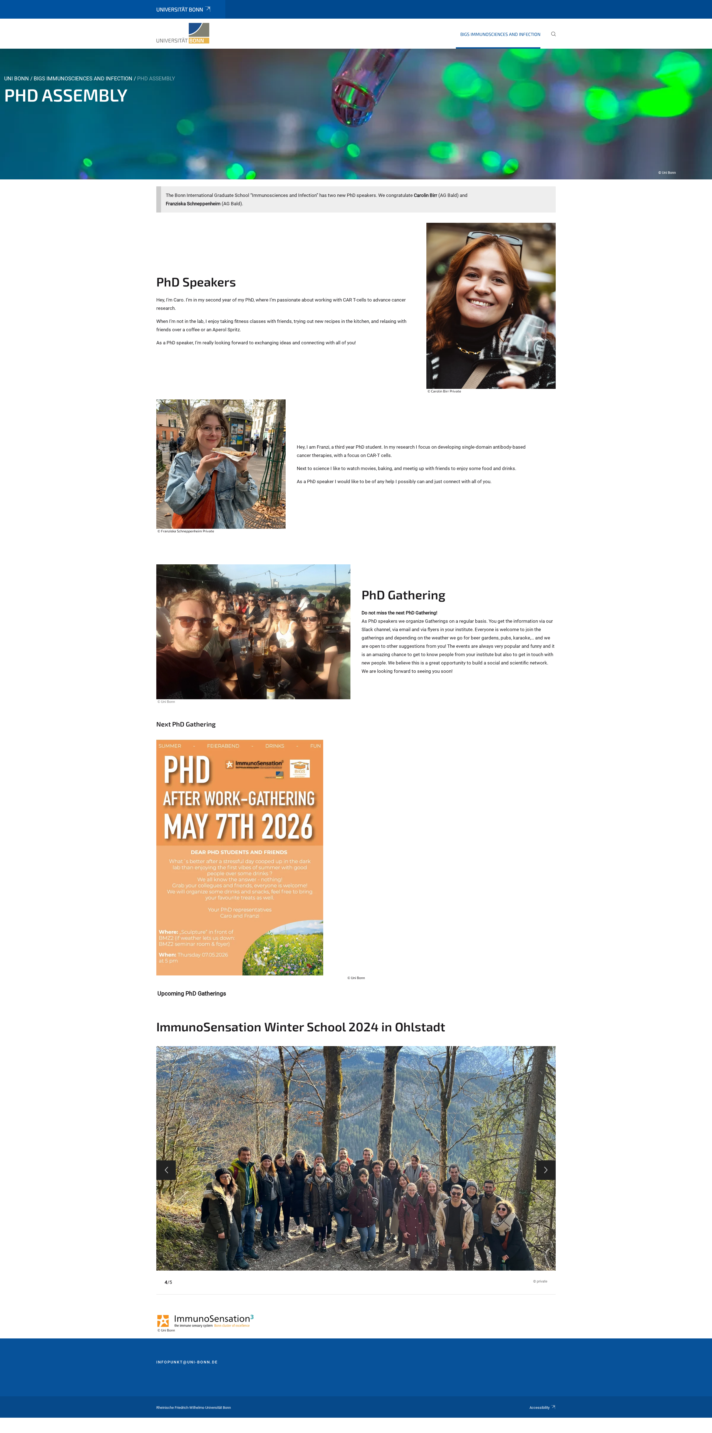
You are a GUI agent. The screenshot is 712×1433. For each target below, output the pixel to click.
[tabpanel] (356, 114)
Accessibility (540, 1407)
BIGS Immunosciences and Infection (500, 34)
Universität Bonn (179, 9)
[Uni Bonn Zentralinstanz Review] (182, 33)
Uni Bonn (16, 78)
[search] (551, 38)
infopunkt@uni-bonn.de (187, 1362)
